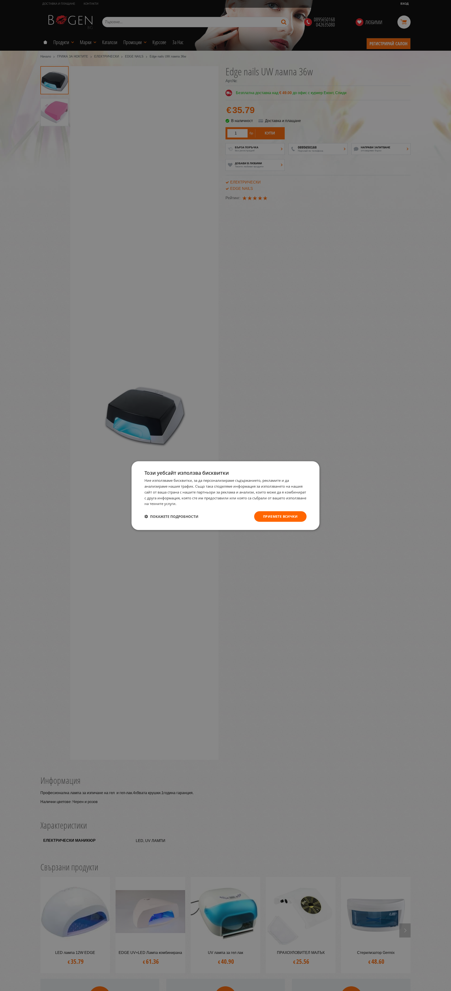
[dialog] (225, 495)
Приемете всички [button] (280, 516)
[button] (171, 516)
